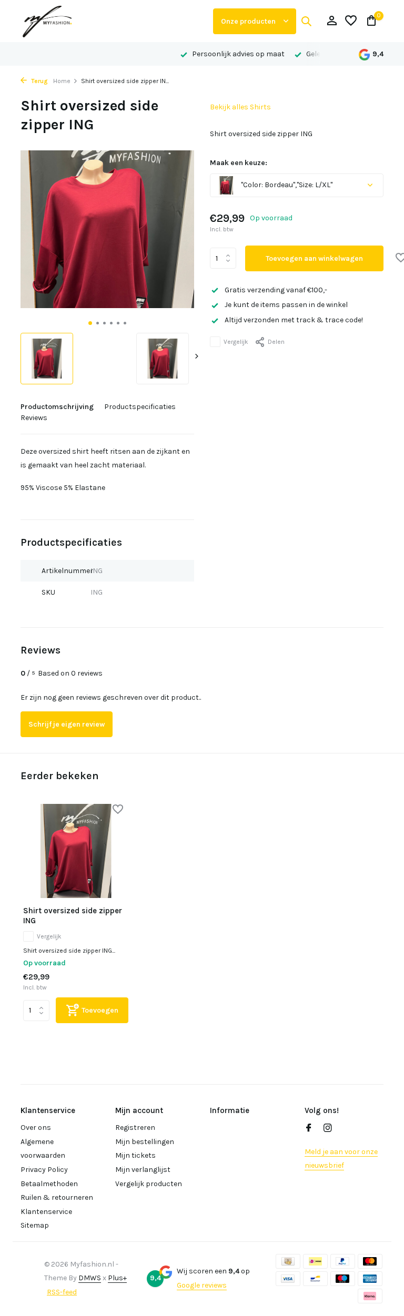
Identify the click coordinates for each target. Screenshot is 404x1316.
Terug (38, 81)
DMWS (89, 1277)
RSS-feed (62, 1292)
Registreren (135, 1127)
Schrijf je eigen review (66, 724)
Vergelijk (236, 341)
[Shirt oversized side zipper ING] (75, 851)
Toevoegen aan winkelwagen (314, 258)
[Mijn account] (332, 21)
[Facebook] (309, 1129)
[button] (90, 323)
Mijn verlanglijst (142, 1169)
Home (61, 81)
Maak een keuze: (238, 162)
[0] (369, 21)
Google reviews (202, 1285)
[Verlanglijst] (351, 21)
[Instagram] (328, 1129)
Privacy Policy (44, 1169)
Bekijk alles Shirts (240, 107)
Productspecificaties (140, 406)
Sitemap (35, 1225)
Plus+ (117, 1277)
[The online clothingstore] (113, 21)
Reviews (34, 417)
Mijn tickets (135, 1155)
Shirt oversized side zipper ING (72, 916)
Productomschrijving (57, 406)
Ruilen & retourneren (57, 1197)
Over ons (36, 1127)
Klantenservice (46, 1211)
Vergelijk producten (148, 1183)
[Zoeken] (306, 21)
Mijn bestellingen (144, 1141)
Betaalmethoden (49, 1183)
